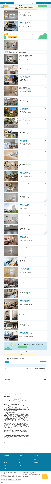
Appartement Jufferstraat (23, 119)
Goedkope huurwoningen (7, 354)
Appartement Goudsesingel (23, 172)
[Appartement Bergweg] (11, 251)
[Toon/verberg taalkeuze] (49, 3)
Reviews (20, 459)
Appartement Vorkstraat (23, 236)
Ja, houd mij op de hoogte (23, 346)
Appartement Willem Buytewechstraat (25, 55)
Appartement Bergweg (23, 247)
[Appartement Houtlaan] (11, 15)
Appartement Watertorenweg (24, 204)
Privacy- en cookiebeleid (7, 459)
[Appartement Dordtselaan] (11, 197)
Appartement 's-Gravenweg (24, 183)
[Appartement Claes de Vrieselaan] (11, 304)
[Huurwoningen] (3, 3)
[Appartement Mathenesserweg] (11, 325)
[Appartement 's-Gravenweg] (11, 187)
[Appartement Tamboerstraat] (11, 101)
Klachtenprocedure (6, 469)
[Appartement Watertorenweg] (11, 208)
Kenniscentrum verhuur (37, 462)
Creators (5, 465)
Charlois (6, 372)
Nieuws (20, 462)
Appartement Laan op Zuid (23, 332)
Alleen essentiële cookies (45, 477)
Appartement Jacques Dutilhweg (24, 129)
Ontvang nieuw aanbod (12, 37)
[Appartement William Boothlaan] (11, 26)
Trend (10, 362)
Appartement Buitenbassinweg (24, 215)
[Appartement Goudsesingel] (11, 176)
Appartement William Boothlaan (24, 22)
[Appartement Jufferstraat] (11, 123)
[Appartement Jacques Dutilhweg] (11, 133)
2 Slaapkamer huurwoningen (15, 354)
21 (30, 351)
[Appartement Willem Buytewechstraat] (11, 59)
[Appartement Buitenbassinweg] (11, 219)
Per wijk (7, 362)
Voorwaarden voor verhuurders (38, 456)
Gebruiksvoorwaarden (7, 458)
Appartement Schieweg (23, 161)
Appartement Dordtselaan (23, 193)
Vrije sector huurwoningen (31, 354)
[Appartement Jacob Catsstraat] (11, 80)
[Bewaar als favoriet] (45, 12)
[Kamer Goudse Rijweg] (11, 229)
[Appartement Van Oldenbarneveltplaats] (11, 155)
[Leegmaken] (31, 3)
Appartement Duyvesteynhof (24, 289)
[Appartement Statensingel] (11, 45)
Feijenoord (6, 377)
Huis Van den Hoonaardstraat (24, 268)
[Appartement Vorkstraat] (11, 240)
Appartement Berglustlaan (23, 65)
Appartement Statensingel (23, 41)
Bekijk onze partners (25, 476)
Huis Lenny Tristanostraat (23, 108)
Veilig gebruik (5, 462)
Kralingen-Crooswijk (8, 379)
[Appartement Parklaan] (11, 261)
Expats (20, 465)
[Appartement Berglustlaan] (11, 69)
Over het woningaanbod (22, 456)
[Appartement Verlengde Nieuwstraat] (11, 315)
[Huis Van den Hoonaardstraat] (11, 272)
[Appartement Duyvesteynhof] (11, 293)
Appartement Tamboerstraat (24, 97)
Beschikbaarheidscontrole (22, 458)
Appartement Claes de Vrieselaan (25, 300)
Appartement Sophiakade (23, 87)
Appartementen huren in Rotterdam (12, 444)
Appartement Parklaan (23, 257)
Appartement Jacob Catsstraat (24, 76)
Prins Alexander (7, 370)
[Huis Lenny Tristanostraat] (11, 112)
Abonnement (5, 456)
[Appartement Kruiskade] (11, 144)
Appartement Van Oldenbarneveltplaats (26, 151)
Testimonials (36, 459)
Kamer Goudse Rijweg (23, 225)
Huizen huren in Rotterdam (22, 444)
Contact (5, 468)
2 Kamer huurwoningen (24, 354)
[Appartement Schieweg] (11, 165)
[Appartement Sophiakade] (11, 91)
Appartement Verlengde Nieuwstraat (25, 311)
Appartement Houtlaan (23, 11)
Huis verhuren (36, 458)
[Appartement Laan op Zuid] (11, 336)
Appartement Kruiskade (23, 140)
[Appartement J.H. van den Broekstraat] (11, 283)
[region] (25, 477)
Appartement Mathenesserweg (24, 321)
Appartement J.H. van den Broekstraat (25, 279)
